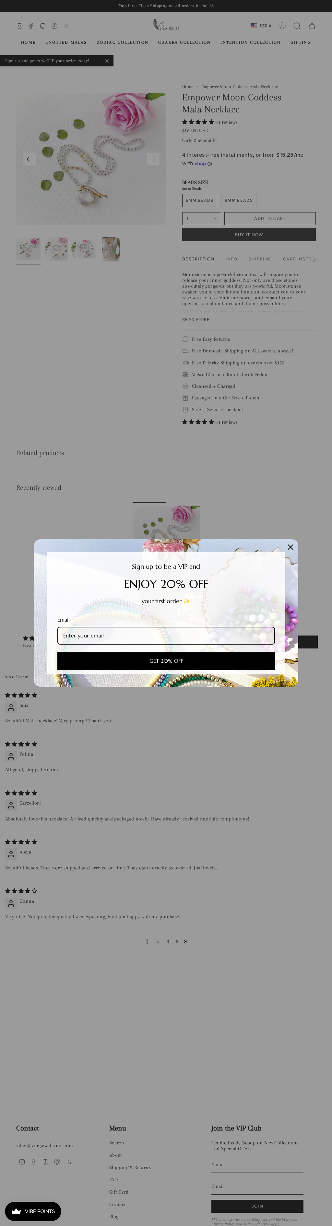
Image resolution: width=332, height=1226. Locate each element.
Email (63, 619)
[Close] (290, 547)
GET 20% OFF (166, 661)
